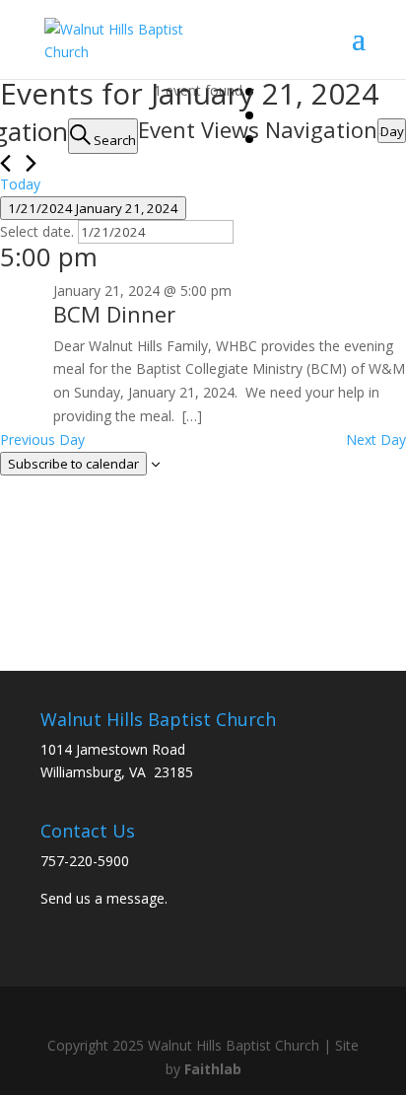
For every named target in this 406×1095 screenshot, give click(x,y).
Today (20, 184)
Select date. (39, 231)
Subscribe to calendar (73, 464)
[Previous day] (5, 163)
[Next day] (31, 163)
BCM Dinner (114, 313)
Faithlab (212, 1068)
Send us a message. (104, 898)
